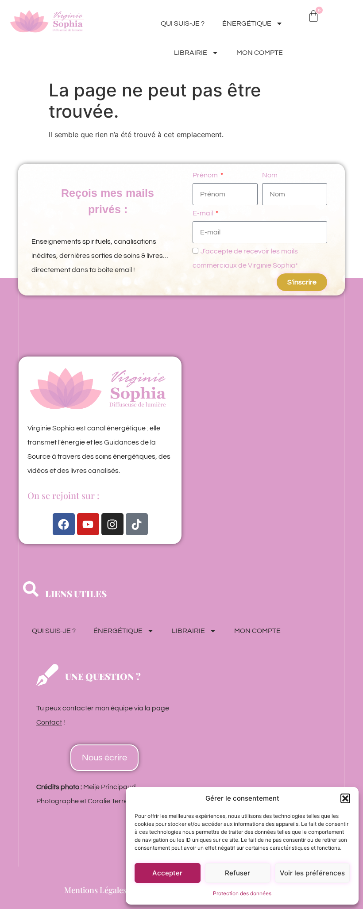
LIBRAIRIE (190, 52)
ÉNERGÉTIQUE (246, 23)
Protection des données (242, 893)
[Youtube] (88, 524)
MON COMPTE (259, 52)
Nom (270, 175)
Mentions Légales (95, 890)
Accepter (167, 873)
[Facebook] (64, 524)
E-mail (203, 213)
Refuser (237, 873)
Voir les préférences (312, 873)
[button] (345, 798)
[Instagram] (112, 524)
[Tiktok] (137, 524)
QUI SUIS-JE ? (183, 23)
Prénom (206, 175)
